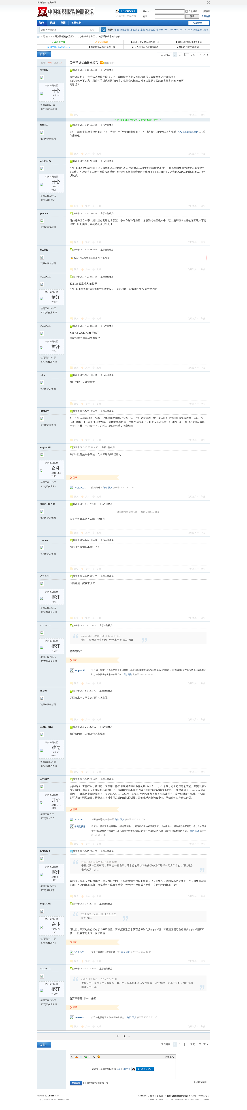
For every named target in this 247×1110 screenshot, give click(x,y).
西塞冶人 (44, 125)
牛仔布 (159, 29)
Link (85, 1056)
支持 (87, 153)
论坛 (41, 22)
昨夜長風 (44, 70)
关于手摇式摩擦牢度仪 (109, 36)
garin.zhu (44, 213)
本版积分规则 (199, 1082)
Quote (89, 1056)
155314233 (44, 411)
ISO (166, 29)
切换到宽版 (208, 2)
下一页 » (123, 1036)
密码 (145, 16)
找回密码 (206, 11)
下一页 (202, 55)
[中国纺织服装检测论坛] (66, 17)
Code (94, 1056)
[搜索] (103, 30)
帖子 (92, 30)
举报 (203, 115)
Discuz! (51, 1095)
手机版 (151, 1095)
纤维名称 (197, 29)
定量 (142, 29)
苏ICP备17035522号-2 (199, 1095)
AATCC (183, 29)
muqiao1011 (45, 447)
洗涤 (205, 29)
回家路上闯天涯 (47, 504)
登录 (118, 1069)
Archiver (142, 1095)
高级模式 (169, 1056)
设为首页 (41, 2)
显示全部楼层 (107, 70)
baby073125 (45, 161)
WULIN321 (45, 277)
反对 (99, 153)
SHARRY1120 (46, 727)
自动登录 (193, 11)
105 (171, 29)
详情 (105, 487)
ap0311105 (44, 779)
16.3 (190, 29)
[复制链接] (109, 63)
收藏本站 (52, 2)
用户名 (146, 11)
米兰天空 (44, 249)
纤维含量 (124, 29)
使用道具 (192, 115)
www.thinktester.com (187, 132)
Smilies (99, 1056)
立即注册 (206, 16)
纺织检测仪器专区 (86, 36)
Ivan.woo (44, 540)
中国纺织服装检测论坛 (38, 36)
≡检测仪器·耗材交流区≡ (62, 36)
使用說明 (150, 29)
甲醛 (116, 29)
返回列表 (165, 55)
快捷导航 (197, 23)
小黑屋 (159, 1095)
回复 (76, 115)
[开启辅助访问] (205, 2)
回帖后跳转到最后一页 (97, 1083)
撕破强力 (134, 29)
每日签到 (76, 22)
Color (76, 1056)
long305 (43, 691)
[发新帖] (44, 54)
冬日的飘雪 (79, 826)
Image (80, 1056)
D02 (176, 29)
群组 (52, 22)
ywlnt (42, 375)
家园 (63, 22)
